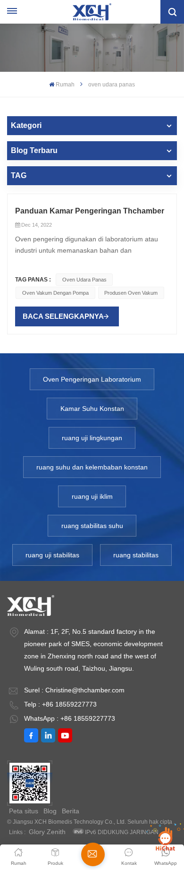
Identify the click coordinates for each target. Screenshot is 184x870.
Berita (70, 811)
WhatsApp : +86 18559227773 (69, 718)
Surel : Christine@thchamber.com (74, 690)
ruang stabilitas (136, 555)
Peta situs (23, 811)
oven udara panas (84, 279)
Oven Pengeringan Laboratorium (92, 379)
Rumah (65, 84)
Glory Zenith (47, 832)
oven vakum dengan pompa (55, 293)
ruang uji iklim (92, 496)
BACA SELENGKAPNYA (63, 316)
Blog (50, 811)
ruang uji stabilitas (52, 555)
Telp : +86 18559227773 (60, 704)
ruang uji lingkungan (92, 438)
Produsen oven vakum (131, 293)
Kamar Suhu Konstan (92, 408)
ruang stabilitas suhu (92, 525)
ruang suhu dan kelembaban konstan (92, 467)
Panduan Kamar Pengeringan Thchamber (89, 211)
